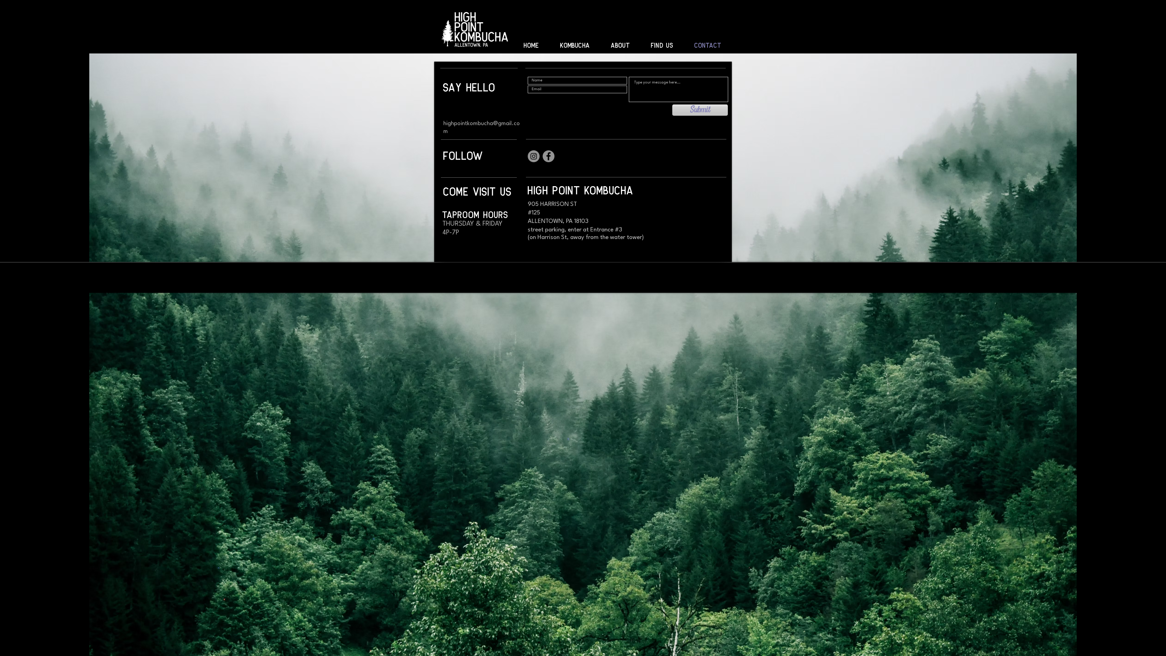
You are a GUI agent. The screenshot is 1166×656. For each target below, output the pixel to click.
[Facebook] (548, 156)
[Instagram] (534, 156)
